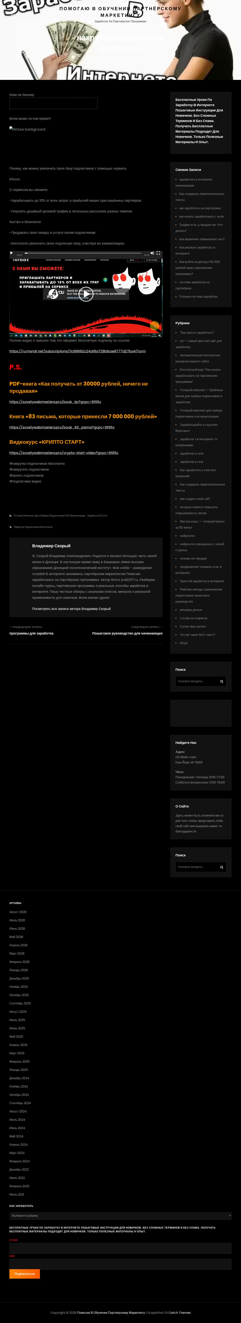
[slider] (83, 253)
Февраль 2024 (19, 1161)
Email (13, 1240)
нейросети (187, 536)
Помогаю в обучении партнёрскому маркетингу (111, 1313)
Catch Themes (180, 1313)
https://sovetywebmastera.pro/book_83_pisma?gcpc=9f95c (62, 427)
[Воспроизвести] (11, 253)
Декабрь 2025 (19, 978)
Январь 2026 (18, 970)
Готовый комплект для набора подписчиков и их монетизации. (50, 515)
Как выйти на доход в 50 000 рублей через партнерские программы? (197, 268)
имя (12, 1256)
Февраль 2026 (19, 962)
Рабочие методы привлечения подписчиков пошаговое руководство (198, 595)
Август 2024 (18, 1111)
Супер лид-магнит (193, 626)
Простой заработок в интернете (202, 581)
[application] (86, 294)
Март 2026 (16, 953)
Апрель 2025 (18, 1045)
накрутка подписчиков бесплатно (33, 527)
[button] (86, 294)
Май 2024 (16, 1136)
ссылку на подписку (193, 618)
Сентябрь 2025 (20, 1003)
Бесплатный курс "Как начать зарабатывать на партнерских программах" (198, 375)
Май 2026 (16, 937)
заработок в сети (97, 515)
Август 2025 (18, 1012)
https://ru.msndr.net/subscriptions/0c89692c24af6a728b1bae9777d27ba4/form (77, 351)
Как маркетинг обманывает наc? (202, 239)
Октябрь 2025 (19, 995)
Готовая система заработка (198, 296)
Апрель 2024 (18, 1144)
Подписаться (25, 1274)
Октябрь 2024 (19, 1095)
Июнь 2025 (17, 1028)
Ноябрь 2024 (18, 1086)
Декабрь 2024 (19, 1078)
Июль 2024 (17, 1120)
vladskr (129, 58)
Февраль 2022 (19, 1186)
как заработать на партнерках (200, 208)
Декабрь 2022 (19, 1169)
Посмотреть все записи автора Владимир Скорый (71, 608)
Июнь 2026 (17, 928)
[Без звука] (152, 253)
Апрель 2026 (18, 945)
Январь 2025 (18, 1070)
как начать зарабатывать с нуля (201, 216)
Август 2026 (18, 912)
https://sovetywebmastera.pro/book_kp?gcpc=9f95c (55, 401)
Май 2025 (16, 1036)
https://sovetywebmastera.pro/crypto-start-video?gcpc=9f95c (63, 452)
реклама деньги (191, 610)
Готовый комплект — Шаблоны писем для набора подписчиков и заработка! (199, 396)
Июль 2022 (17, 1178)
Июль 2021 (16, 1194)
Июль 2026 (17, 920)
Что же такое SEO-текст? (197, 635)
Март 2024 (17, 1153)
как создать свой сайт (195, 499)
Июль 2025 (17, 1020)
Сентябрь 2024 (20, 1103)
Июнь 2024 (17, 1128)
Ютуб (184, 643)
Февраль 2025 (19, 1061)
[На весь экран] (158, 253)
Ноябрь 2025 (18, 987)
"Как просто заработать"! (197, 332)
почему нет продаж (193, 558)
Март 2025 (16, 1053)
